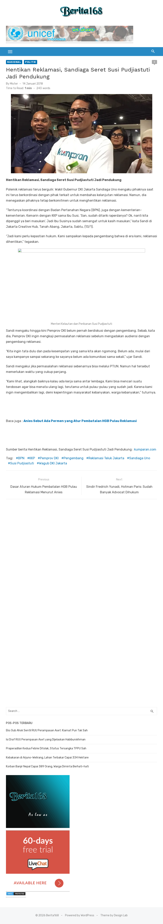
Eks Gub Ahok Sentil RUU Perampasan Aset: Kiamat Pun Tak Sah (47, 730)
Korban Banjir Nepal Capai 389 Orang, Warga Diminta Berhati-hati (47, 766)
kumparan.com (145, 449)
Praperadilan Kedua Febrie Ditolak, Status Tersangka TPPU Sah (46, 748)
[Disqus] (81, 552)
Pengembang (73, 458)
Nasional (14, 62)
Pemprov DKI (49, 458)
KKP (32, 458)
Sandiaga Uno (139, 458)
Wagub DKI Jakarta (53, 463)
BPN (21, 458)
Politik (30, 62)
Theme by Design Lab (114, 915)
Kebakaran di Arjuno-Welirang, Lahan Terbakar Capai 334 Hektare (47, 757)
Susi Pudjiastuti (22, 463)
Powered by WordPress (79, 915)
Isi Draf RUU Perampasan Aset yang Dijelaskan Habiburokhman (45, 739)
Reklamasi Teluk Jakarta (106, 458)
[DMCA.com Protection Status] (16, 895)
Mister (14, 83)
